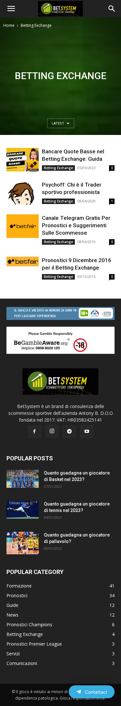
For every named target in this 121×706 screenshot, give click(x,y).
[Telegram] (69, 431)
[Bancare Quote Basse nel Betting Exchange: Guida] (22, 159)
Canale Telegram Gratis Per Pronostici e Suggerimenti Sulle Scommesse (76, 225)
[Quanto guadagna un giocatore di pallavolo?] (22, 543)
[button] (11, 8)
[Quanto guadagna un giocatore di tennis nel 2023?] (22, 510)
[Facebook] (34, 431)
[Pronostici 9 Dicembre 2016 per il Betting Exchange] (22, 261)
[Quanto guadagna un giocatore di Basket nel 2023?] (22, 479)
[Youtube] (86, 431)
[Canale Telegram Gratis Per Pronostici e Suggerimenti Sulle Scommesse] (22, 226)
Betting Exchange (58, 168)
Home (9, 25)
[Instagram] (51, 431)
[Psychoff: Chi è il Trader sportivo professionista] (22, 193)
